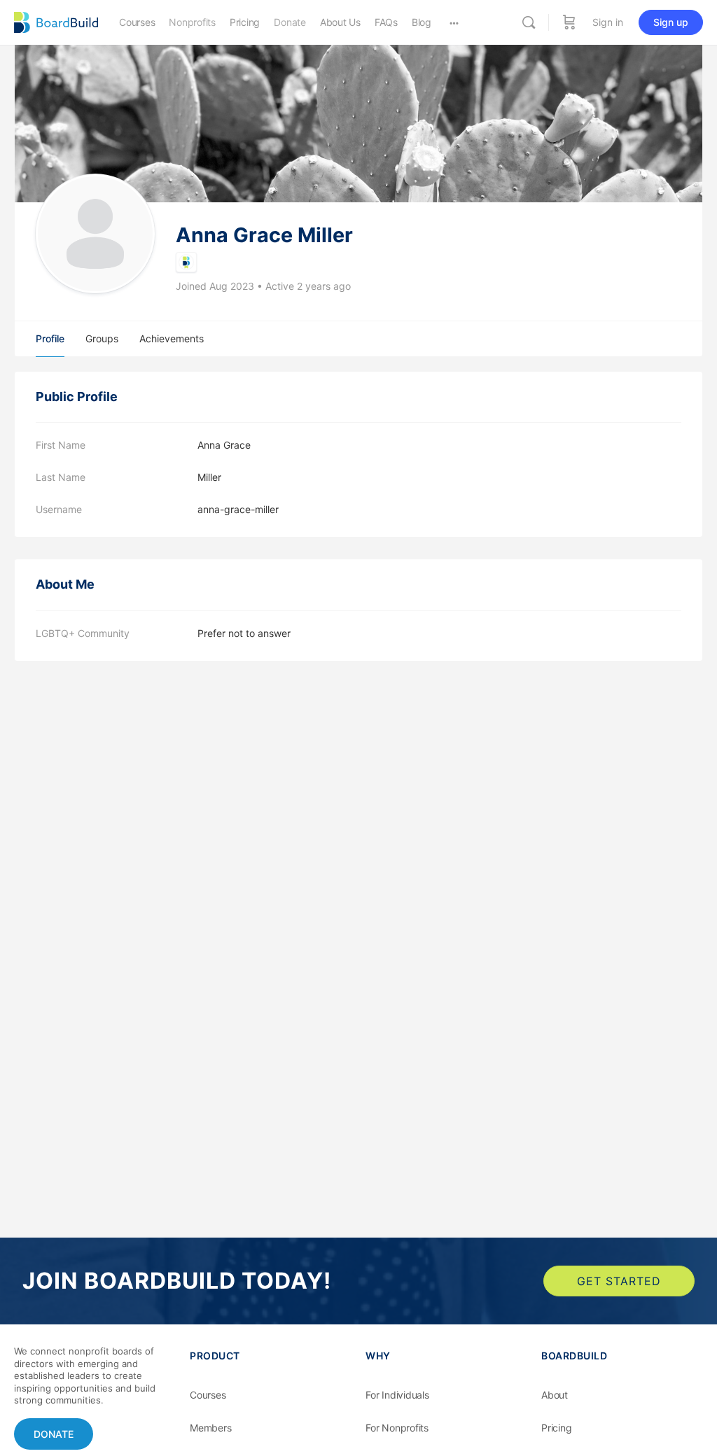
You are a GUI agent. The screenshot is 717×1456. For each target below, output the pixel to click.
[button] (53, 1434)
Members (211, 1428)
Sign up (670, 22)
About (554, 1395)
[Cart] (569, 22)
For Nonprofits (397, 1428)
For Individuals (397, 1395)
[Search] (529, 22)
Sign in (607, 22)
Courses (208, 1395)
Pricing (556, 1428)
